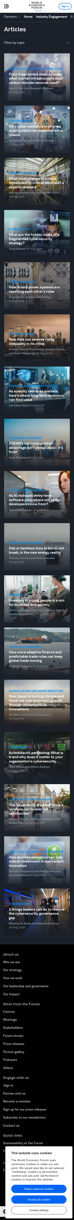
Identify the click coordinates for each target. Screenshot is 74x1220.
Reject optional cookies (38, 1188)
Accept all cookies (39, 1199)
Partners (10, 17)
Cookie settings (39, 1210)
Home (28, 17)
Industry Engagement (51, 17)
